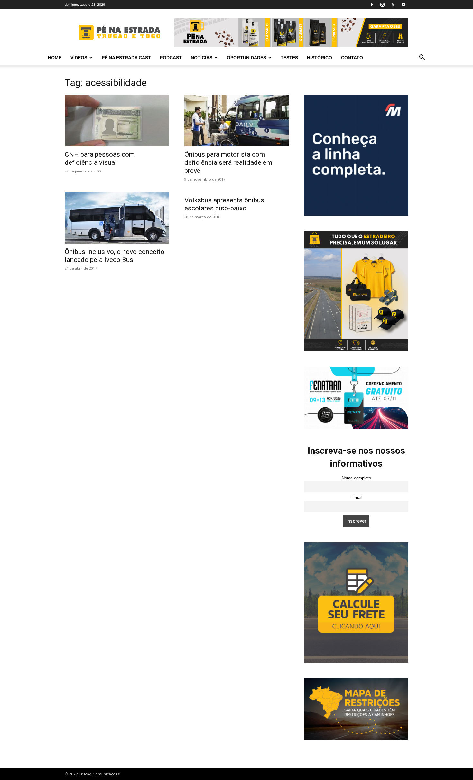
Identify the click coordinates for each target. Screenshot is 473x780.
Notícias (201, 57)
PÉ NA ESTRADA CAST (126, 57)
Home (54, 57)
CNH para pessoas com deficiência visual (100, 158)
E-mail (356, 498)
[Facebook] (371, 4)
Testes (289, 57)
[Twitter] (393, 4)
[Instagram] (382, 4)
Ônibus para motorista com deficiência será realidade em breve (228, 162)
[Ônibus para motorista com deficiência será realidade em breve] (236, 120)
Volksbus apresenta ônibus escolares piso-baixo (224, 204)
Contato (352, 57)
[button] (422, 58)
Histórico (319, 57)
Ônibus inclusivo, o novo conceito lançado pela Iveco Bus (114, 256)
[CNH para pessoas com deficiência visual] (117, 120)
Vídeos (78, 57)
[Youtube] (403, 4)
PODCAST (171, 57)
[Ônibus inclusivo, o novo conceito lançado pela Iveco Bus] (117, 218)
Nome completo (356, 478)
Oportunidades (246, 57)
